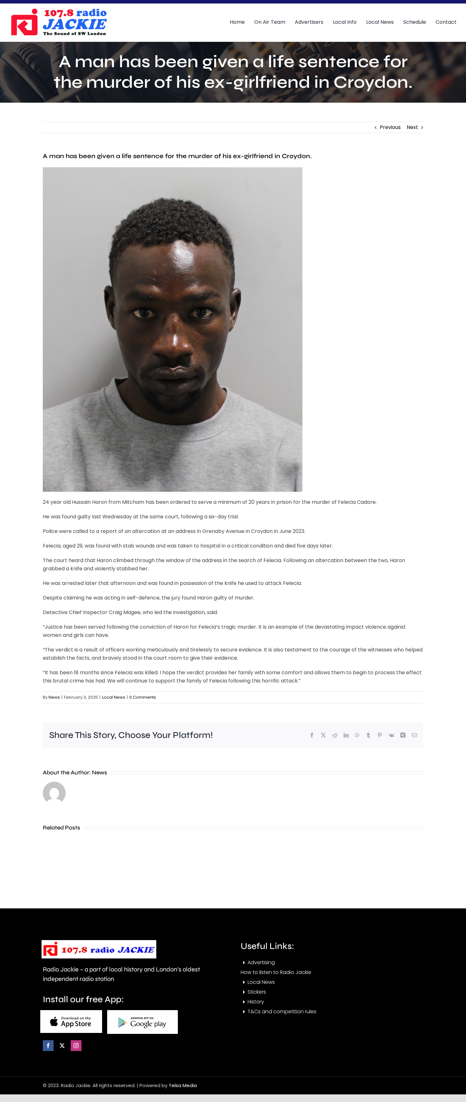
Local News (113, 697)
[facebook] (48, 1045)
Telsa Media (183, 1085)
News (54, 697)
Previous (390, 127)
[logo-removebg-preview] (99, 942)
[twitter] (62, 1045)
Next (412, 127)
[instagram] (76, 1045)
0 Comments (142, 697)
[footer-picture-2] (142, 1012)
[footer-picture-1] (71, 1012)
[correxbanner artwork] (59, 10)
